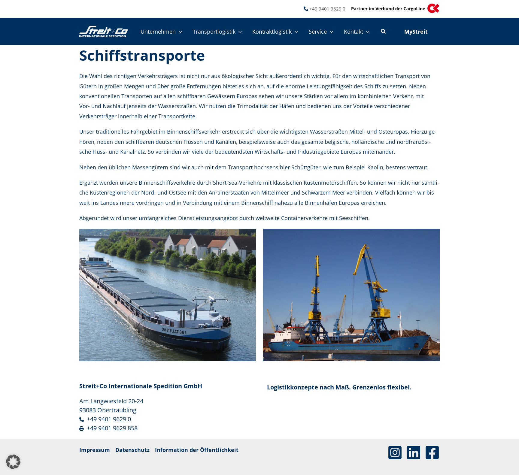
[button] (179, 31)
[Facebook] (432, 452)
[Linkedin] (413, 452)
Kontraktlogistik (272, 31)
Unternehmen (158, 31)
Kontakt (353, 31)
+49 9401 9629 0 (327, 9)
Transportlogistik (214, 31)
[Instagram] (394, 452)
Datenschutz (132, 449)
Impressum (94, 449)
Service (318, 31)
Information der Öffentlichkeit (196, 449)
